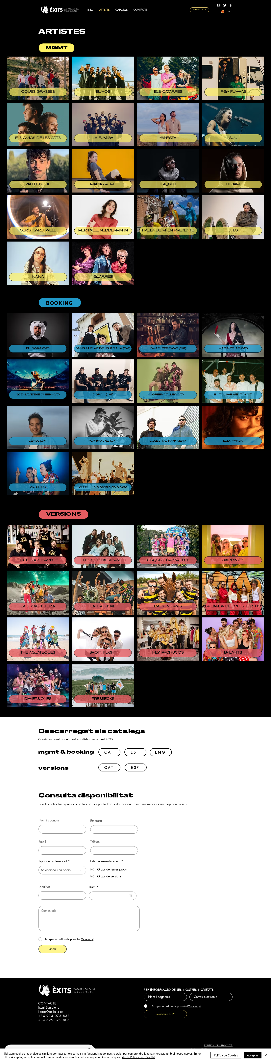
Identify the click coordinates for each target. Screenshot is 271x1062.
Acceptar (252, 1055)
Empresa (96, 820)
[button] (56, 48)
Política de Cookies (226, 1055)
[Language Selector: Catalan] (225, 11)
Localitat (44, 887)
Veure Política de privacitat (138, 1057)
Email (42, 841)
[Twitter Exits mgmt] (225, 5)
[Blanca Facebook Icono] (231, 5)
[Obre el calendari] (130, 895)
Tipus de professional (52, 861)
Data (94, 887)
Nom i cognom (48, 820)
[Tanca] (266, 1055)
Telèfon (95, 841)
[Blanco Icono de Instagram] (219, 5)
